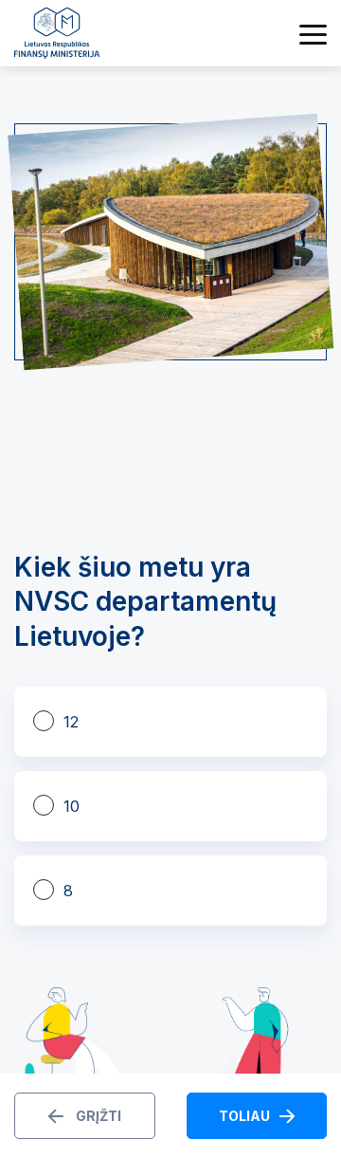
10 (71, 806)
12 (71, 721)
